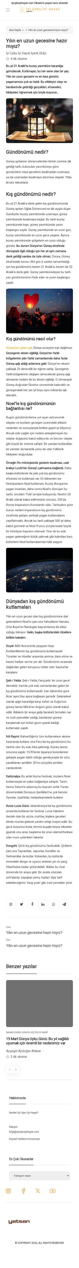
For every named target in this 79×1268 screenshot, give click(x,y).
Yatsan (38, 3)
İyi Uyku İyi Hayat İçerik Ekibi (26, 53)
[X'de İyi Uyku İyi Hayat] (37, 1192)
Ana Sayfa (15, 30)
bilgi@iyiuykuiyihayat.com (24, 1131)
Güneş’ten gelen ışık (19, 348)
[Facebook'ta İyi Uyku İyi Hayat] (23, 1192)
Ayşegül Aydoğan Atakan (23, 1051)
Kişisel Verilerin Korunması (24, 1138)
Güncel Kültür (30, 1032)
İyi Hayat (43, 1032)
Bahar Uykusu (13, 1032)
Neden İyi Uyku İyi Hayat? (23, 1112)
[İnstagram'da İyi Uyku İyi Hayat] (8, 1192)
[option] (39, 1019)
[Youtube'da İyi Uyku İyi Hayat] (52, 1192)
